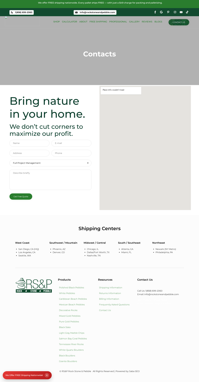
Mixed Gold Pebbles (69, 316)
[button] (179, 22)
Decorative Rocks (68, 310)
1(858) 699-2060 (23, 12)
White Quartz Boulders (71, 350)
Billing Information (109, 299)
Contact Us (105, 310)
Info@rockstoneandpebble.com (97, 12)
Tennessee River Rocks (71, 344)
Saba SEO (134, 371)
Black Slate (65, 327)
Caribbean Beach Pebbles (73, 299)
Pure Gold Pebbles (69, 321)
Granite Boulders (68, 361)
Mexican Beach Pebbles (72, 304)
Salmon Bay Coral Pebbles (73, 338)
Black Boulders (67, 355)
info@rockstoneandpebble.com (161, 294)
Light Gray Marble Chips (71, 333)
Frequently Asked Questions (114, 304)
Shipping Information (110, 287)
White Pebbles (67, 293)
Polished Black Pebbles (71, 287)
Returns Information (110, 293)
